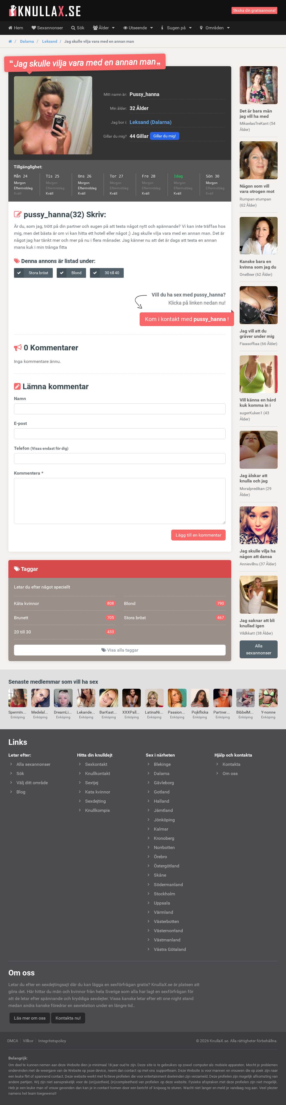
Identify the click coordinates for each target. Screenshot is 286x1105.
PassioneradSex (182, 712)
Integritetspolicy (52, 1041)
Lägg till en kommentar (198, 535)
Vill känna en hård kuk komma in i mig (258, 405)
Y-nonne (268, 712)
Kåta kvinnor (64, 603)
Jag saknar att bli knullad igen (257, 623)
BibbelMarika (247, 712)
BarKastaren (110, 712)
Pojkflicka (200, 712)
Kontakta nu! (68, 1018)
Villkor (28, 1041)
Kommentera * (28, 473)
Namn (20, 398)
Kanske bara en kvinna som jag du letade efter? (258, 267)
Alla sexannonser (258, 649)
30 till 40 (111, 273)
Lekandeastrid (89, 712)
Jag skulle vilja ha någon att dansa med (258, 556)
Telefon (41, 448)
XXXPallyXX (132, 712)
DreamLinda (64, 712)
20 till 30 (64, 632)
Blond (76, 273)
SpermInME (18, 712)
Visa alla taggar (122, 650)
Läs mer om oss (30, 1018)
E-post (20, 423)
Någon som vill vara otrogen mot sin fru (257, 191)
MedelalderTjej (43, 712)
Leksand (49, 41)
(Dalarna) (160, 122)
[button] (53, 115)
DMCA (12, 1041)
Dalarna (27, 41)
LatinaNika (154, 712)
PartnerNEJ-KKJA (229, 712)
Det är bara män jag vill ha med (256, 113)
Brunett (64, 617)
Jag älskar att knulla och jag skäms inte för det (258, 481)
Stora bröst (38, 273)
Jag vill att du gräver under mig (257, 333)
